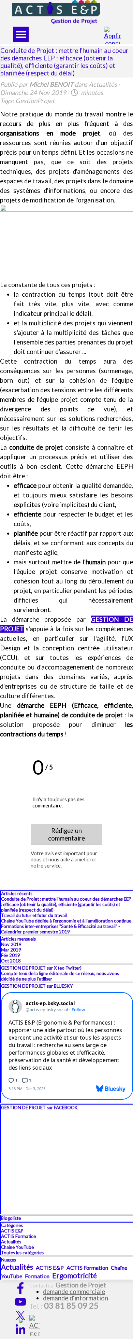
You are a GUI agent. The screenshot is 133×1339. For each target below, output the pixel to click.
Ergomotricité (74, 1275)
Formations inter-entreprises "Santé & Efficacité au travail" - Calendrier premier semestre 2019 (60, 929)
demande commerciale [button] (74, 1291)
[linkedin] (20, 1329)
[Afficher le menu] (21, 34)
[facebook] (20, 1288)
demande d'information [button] (75, 1298)
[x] (20, 1315)
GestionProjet (35, 100)
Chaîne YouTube (17, 1247)
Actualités (11, 1241)
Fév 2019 (10, 955)
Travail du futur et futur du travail (34, 915)
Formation (37, 1276)
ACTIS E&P (12, 1231)
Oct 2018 (11, 960)
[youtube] (20, 1302)
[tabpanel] (73, 1295)
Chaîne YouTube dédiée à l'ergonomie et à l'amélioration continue (66, 921)
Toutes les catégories (22, 1252)
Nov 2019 (11, 944)
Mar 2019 (11, 950)
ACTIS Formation (18, 1236)
